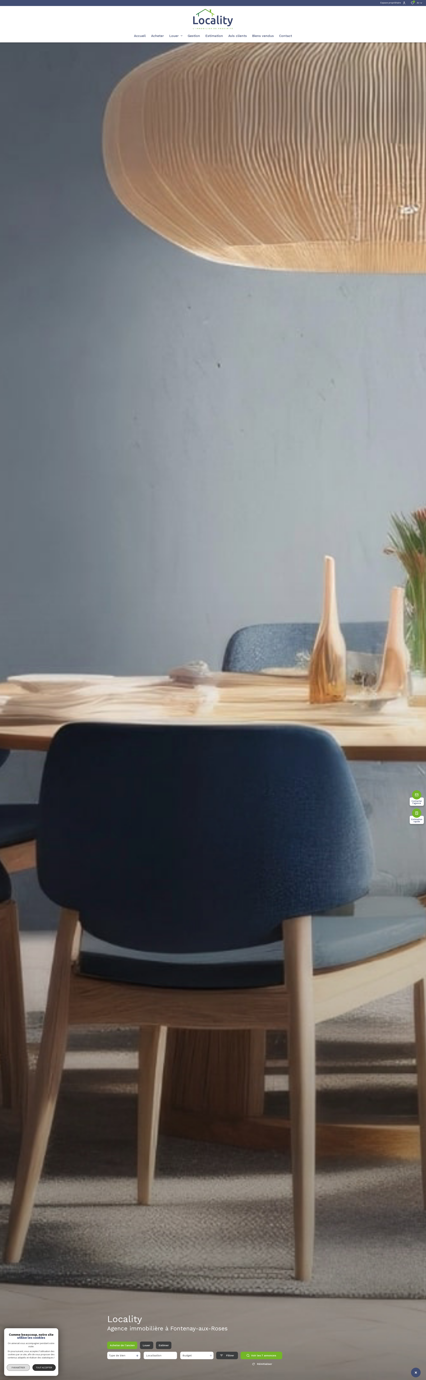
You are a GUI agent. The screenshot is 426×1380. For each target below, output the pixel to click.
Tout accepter (44, 1367)
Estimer (164, 1345)
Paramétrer (18, 1367)
